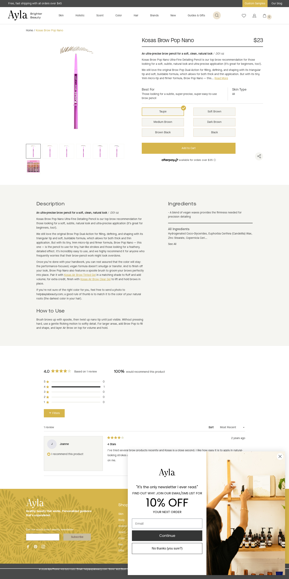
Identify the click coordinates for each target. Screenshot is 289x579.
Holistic (80, 15)
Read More (221, 78)
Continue (167, 535)
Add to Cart (189, 148)
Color (118, 15)
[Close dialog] (280, 456)
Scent (100, 15)
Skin (61, 15)
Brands (154, 15)
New (173, 15)
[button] (74, 382)
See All (172, 244)
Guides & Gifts (196, 15)
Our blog (277, 3)
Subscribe (77, 537)
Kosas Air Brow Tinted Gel (80, 275)
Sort (211, 427)
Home (29, 30)
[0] (264, 16)
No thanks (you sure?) (167, 548)
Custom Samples (255, 3)
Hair (136, 15)
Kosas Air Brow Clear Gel (95, 279)
